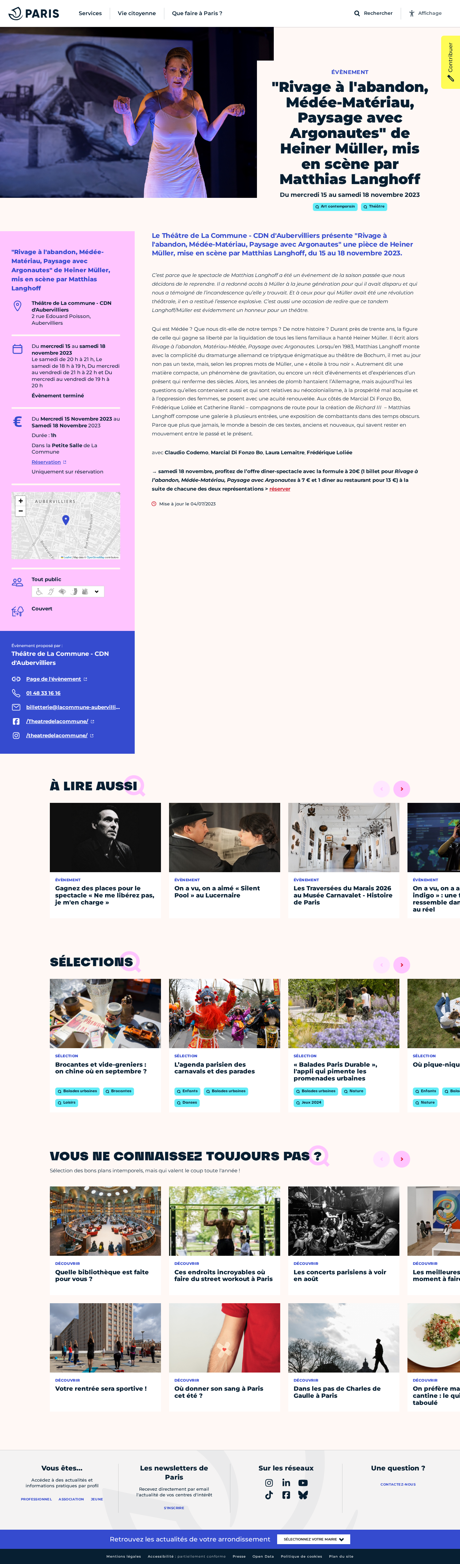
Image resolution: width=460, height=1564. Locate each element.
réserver (279, 489)
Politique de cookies (301, 1556)
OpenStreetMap (95, 557)
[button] (65, 520)
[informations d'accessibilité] (68, 591)
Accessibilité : (187, 1556)
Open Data (263, 1556)
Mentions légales (123, 1556)
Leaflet (67, 557)
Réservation (46, 462)
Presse (239, 1556)
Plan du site (341, 1556)
